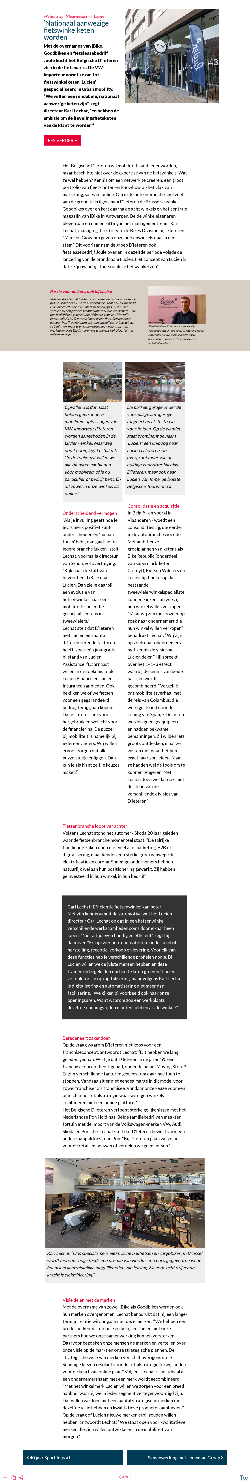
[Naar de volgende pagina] (130, 1477)
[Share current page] (21, 1478)
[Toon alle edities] (13, 1477)
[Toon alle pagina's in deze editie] (5, 1478)
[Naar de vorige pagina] (119, 1477)
